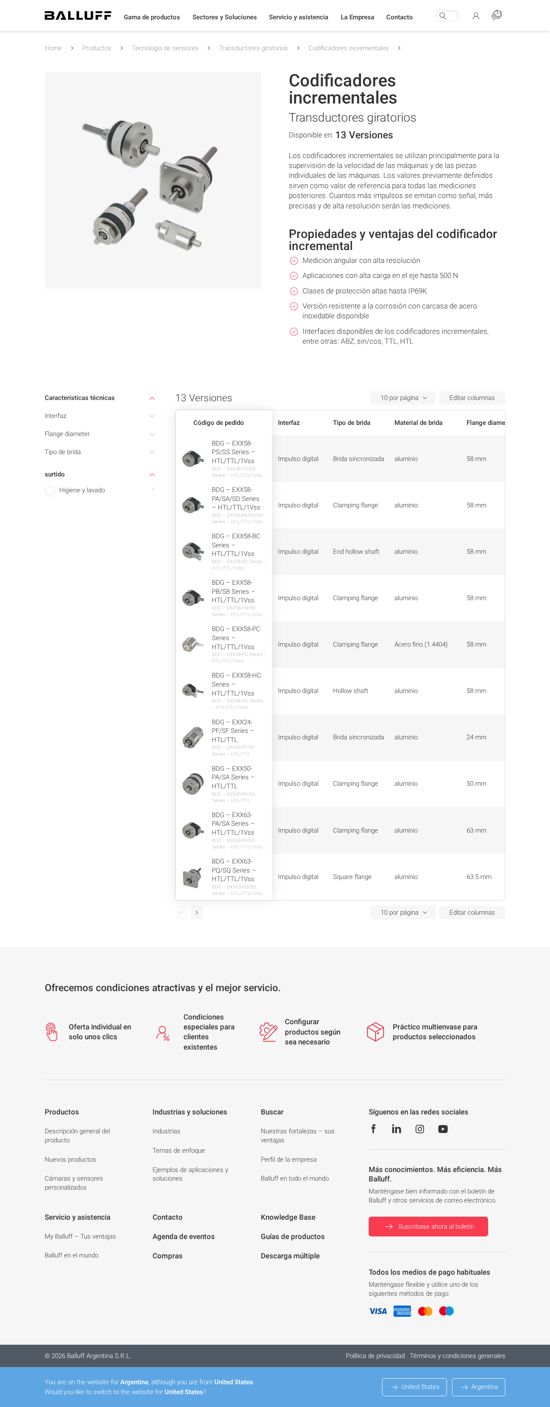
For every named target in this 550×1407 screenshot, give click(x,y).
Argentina (484, 1387)
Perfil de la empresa (289, 1159)
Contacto (399, 17)
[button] (152, 17)
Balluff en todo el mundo (295, 1178)
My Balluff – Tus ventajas (80, 1236)
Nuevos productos (70, 1159)
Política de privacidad (375, 1356)
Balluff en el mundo (71, 1255)
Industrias (166, 1131)
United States (420, 1387)
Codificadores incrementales (349, 48)
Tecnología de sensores (165, 48)
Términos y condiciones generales (457, 1356)
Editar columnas (472, 398)
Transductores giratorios (253, 48)
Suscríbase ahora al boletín (436, 1226)
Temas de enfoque (179, 1150)
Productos (96, 48)
